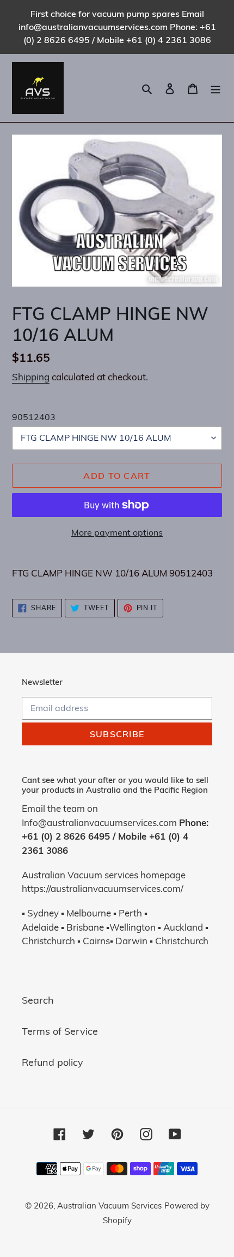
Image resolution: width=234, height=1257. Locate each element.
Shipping (31, 376)
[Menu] (215, 88)
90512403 (34, 416)
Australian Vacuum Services (109, 1205)
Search (38, 1000)
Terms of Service (60, 1031)
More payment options (117, 532)
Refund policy (52, 1062)
